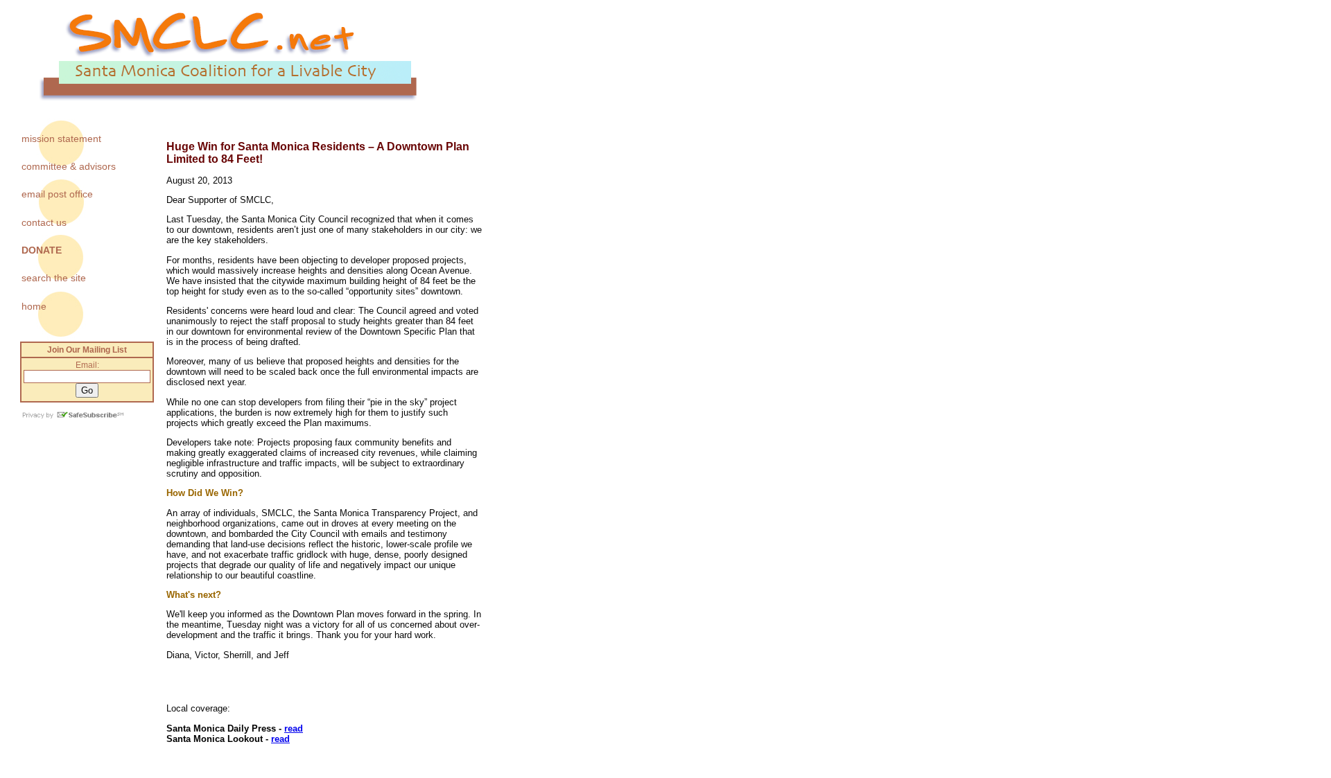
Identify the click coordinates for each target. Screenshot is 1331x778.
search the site (53, 277)
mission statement (61, 138)
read (293, 728)
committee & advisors (68, 166)
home (33, 306)
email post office (57, 194)
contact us (44, 222)
